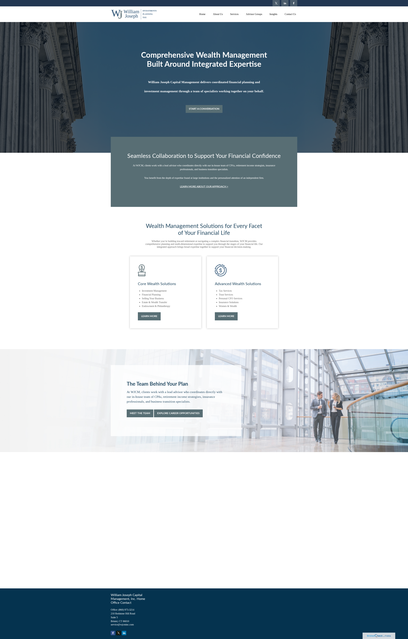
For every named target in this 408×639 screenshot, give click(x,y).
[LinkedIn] (284, 3)
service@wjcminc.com (122, 624)
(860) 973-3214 (126, 609)
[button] (202, 14)
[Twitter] (276, 3)
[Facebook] (293, 3)
